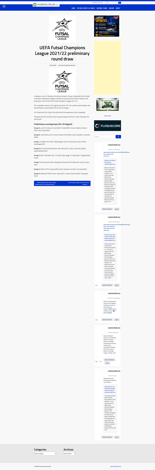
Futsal (51, 65)
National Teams (102, 8)
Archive (111, 8)
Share (116, 209)
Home (73, 8)
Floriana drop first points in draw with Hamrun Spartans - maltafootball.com (109, 237)
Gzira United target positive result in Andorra (78, 183)
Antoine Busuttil (70, 65)
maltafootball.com (97, 2)
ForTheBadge (108, 313)
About (118, 8)
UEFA (54, 65)
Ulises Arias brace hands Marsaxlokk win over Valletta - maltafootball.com (109, 389)
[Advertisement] (107, 68)
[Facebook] (4, 6)
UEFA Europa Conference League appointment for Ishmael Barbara (45, 183)
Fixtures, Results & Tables (86, 8)
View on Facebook (107, 209)
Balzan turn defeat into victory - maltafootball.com (109, 162)
